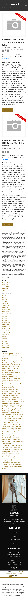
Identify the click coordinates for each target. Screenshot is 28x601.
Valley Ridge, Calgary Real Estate (11, 459)
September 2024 (6, 332)
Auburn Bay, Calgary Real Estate (16, 234)
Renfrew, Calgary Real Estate (15, 261)
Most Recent (5, 296)
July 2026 (4, 299)
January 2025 (5, 324)
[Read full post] (14, 25)
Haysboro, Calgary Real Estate (10, 397)
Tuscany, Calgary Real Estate (10, 455)
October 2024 (6, 330)
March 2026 (5, 305)
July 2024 (4, 336)
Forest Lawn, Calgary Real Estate (11, 393)
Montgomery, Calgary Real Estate (13, 257)
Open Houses (6, 286)
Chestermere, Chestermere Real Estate (13, 384)
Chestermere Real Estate (15, 241)
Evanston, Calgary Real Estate (17, 243)
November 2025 (6, 309)
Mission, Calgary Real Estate (10, 422)
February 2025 (6, 322)
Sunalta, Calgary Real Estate (10, 451)
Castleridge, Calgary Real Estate (11, 239)
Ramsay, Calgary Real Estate (10, 432)
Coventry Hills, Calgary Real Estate (19, 242)
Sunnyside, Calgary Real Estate (11, 269)
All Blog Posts (6, 282)
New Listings (5, 284)
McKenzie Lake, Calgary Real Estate (9, 255)
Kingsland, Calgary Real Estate (10, 403)
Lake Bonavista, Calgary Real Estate (14, 250)
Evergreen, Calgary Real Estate (8, 245)
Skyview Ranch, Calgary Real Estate (12, 445)
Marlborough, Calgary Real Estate (11, 252)
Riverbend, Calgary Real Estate (10, 437)
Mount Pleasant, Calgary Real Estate (12, 426)
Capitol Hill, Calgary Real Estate (10, 376)
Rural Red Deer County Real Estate (12, 264)
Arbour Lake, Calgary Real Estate (11, 363)
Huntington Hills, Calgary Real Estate (14, 247)
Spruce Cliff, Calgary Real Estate (16, 266)
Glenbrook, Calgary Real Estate (11, 246)
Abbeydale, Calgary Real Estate (14, 230)
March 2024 (5, 344)
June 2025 (4, 319)
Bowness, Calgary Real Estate (7, 237)
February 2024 (6, 346)
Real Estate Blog (6, 288)
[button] (9, 568)
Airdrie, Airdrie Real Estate (9, 355)
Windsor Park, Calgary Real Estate (11, 464)
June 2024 (5, 338)
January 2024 (5, 347)
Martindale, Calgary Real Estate (10, 412)
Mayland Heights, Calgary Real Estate (17, 253)
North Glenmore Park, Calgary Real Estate (13, 260)
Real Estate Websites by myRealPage (14, 573)
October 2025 (5, 311)
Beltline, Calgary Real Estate (19, 236)
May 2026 (4, 301)
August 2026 (5, 297)
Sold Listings (5, 290)
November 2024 (6, 328)
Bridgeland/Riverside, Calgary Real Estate (13, 372)
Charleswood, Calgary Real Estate (15, 49)
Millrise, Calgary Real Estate (12, 256)
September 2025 (6, 313)
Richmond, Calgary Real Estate (8, 262)
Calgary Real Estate (11, 238)
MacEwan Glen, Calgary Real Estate (11, 409)
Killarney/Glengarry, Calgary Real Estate (9, 248)
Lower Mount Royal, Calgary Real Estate (13, 407)
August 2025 (5, 315)
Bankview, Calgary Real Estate (8, 236)
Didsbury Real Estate (7, 243)
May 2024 (4, 340)
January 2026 (5, 307)
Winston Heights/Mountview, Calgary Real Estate (14, 274)
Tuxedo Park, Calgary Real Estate (11, 270)
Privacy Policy (22, 571)
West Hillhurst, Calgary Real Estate (11, 462)
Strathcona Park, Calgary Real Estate (9, 268)
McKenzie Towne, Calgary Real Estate (12, 418)
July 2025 (4, 317)
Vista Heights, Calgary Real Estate (16, 271)
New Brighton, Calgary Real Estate (11, 428)
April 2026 (5, 303)
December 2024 (6, 326)
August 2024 (5, 334)
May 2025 (4, 321)
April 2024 (5, 342)
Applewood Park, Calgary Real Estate (12, 233)
